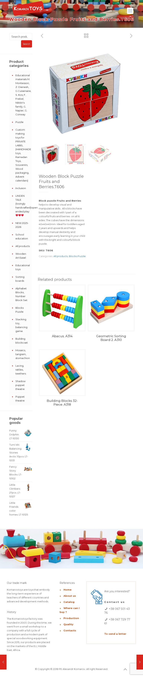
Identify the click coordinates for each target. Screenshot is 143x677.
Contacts (69, 630)
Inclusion (20, 188)
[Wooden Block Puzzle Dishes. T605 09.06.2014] (3, 662)
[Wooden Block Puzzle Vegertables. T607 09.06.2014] (139, 662)
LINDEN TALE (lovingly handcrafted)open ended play (22, 203)
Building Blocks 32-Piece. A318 (62, 402)
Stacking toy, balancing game (21, 325)
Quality (68, 624)
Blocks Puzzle (77, 256)
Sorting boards (19, 278)
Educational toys (22, 267)
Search (26, 43)
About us (69, 595)
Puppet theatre (20, 398)
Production (71, 618)
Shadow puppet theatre (20, 385)
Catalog (68, 601)
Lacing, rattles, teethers (20, 369)
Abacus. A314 (62, 336)
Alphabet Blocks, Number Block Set (21, 294)
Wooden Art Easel (20, 255)
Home (67, 589)
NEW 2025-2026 (21, 225)
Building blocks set (21, 340)
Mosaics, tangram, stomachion (22, 354)
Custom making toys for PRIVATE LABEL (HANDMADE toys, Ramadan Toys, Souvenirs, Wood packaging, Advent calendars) (22, 155)
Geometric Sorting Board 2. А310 (111, 338)
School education (21, 236)
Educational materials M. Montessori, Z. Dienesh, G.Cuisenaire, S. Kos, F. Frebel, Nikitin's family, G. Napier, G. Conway (22, 95)
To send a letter (115, 633)
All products (60, 256)
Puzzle (19, 122)
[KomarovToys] (28, 10)
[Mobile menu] (130, 11)
